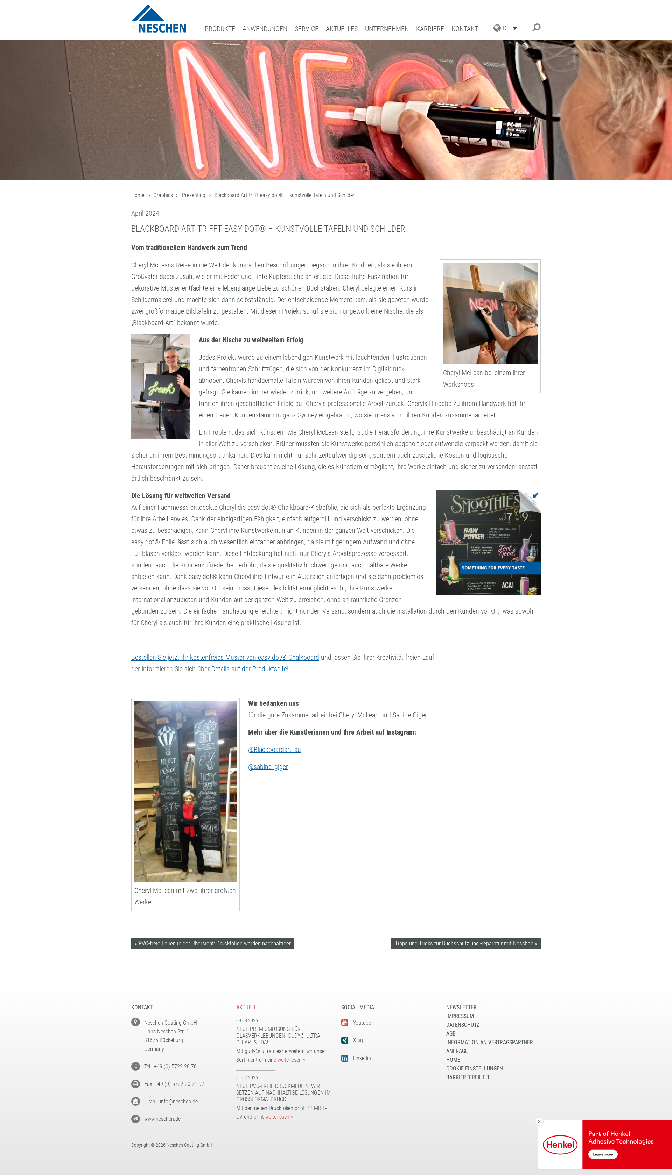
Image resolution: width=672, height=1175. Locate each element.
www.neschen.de (162, 1119)
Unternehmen (387, 29)
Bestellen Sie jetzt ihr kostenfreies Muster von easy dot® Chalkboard (225, 657)
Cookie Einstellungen (474, 1068)
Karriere (430, 29)
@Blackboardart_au (274, 749)
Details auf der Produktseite (248, 669)
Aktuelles (342, 29)
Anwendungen (265, 29)
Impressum (460, 1016)
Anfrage (457, 1051)
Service (306, 29)
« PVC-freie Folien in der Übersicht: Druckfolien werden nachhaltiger (213, 943)
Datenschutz (462, 1025)
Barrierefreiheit (468, 1077)
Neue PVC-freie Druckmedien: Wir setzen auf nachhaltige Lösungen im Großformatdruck (283, 1093)
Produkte (220, 29)
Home (453, 1059)
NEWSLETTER (461, 1007)
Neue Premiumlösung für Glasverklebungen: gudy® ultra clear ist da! (278, 1036)
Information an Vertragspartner (489, 1042)
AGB (451, 1033)
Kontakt (464, 29)
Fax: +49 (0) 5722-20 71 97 (174, 1084)
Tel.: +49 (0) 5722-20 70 (170, 1066)
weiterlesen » (291, 1059)
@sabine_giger (268, 766)
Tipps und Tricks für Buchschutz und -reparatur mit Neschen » (466, 943)
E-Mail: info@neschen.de (171, 1101)
